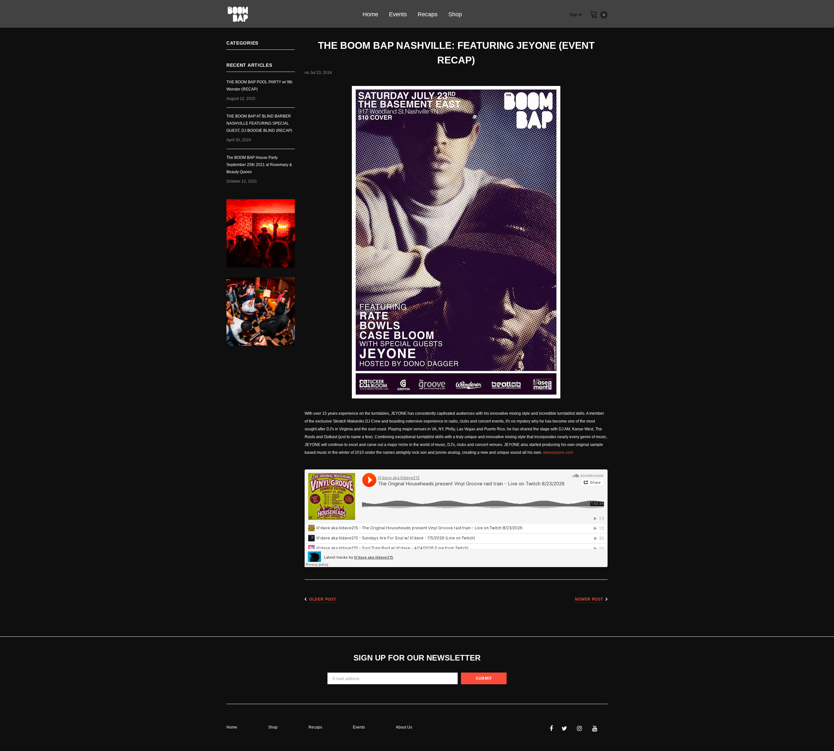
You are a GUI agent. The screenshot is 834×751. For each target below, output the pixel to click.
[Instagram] (583, 728)
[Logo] (281, 14)
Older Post (322, 599)
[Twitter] (567, 728)
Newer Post (589, 599)
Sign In (575, 14)
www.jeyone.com (558, 452)
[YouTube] (598, 728)
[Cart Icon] (594, 14)
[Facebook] (555, 728)
